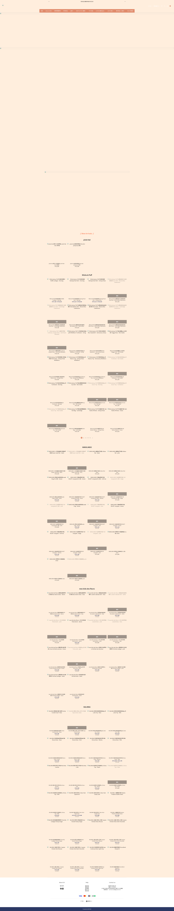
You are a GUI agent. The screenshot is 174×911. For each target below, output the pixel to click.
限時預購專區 (57, 11)
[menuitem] (81, 438)
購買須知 (87, 886)
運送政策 (87, 887)
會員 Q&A (87, 889)
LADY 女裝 (110, 11)
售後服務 (87, 888)
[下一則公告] (125, 1)
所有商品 (65, 11)
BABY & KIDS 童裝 (80, 11)
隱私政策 (87, 891)
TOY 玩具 (91, 11)
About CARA (49, 11)
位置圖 (121, 888)
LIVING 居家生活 (100, 11)
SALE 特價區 (130, 11)
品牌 (71, 11)
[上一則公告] (49, 1)
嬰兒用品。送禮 (120, 11)
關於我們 (62, 886)
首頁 (42, 11)
